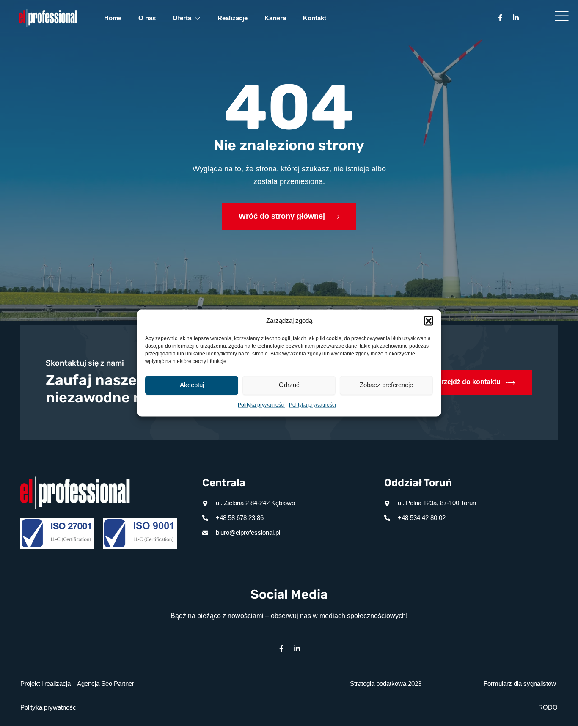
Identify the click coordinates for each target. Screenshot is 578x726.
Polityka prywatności (261, 405)
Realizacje (232, 18)
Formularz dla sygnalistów (520, 683)
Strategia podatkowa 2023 (385, 683)
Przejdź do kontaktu (469, 382)
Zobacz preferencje (386, 385)
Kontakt (314, 18)
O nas (147, 18)
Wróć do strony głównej (282, 216)
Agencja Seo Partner (105, 683)
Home (112, 18)
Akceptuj (192, 385)
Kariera (275, 18)
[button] (428, 321)
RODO (548, 707)
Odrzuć (289, 385)
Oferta (182, 18)
